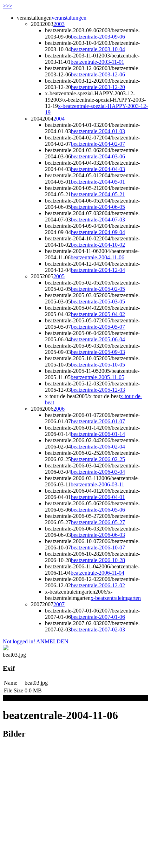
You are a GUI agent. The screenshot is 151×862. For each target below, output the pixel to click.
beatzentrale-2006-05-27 (98, 522)
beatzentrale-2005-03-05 (98, 302)
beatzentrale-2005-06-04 (98, 339)
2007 (59, 604)
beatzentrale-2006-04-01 (98, 497)
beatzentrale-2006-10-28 (98, 560)
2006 (59, 409)
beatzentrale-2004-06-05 (98, 207)
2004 (59, 119)
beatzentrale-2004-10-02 (98, 245)
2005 (59, 276)
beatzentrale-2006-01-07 (98, 421)
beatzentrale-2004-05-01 (98, 182)
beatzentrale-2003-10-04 (98, 49)
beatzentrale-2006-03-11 (97, 484)
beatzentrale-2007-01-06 (98, 617)
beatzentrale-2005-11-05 (97, 377)
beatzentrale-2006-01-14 (98, 434)
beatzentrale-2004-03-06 (98, 156)
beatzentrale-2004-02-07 (98, 144)
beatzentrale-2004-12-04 (98, 270)
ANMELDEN (51, 641)
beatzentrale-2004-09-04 (98, 232)
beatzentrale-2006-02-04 (98, 447)
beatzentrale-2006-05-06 (98, 510)
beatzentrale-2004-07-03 (98, 220)
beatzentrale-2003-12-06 (98, 74)
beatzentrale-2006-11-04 (97, 573)
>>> (7, 6)
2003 (59, 24)
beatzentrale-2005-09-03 (98, 352)
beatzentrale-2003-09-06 (98, 37)
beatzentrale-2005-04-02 (98, 314)
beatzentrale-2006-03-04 (98, 472)
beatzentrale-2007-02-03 (98, 629)
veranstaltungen (69, 18)
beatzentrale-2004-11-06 (97, 257)
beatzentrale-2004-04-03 (98, 169)
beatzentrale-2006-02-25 (98, 459)
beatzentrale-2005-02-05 (98, 289)
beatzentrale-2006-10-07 (98, 547)
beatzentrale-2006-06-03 (98, 535)
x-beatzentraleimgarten (116, 598)
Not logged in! (19, 641)
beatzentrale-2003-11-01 (97, 62)
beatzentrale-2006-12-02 (98, 585)
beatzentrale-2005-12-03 (98, 390)
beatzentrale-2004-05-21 (98, 194)
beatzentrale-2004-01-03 (98, 131)
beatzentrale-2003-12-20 (98, 87)
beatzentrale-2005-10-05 (98, 365)
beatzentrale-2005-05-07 (98, 327)
